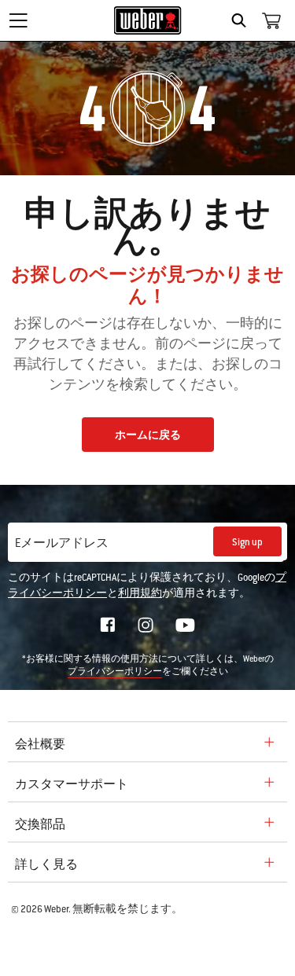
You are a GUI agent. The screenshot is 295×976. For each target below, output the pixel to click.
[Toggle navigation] (18, 20)
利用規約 (140, 593)
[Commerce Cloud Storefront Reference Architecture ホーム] (147, 20)
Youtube (185, 625)
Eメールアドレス (62, 543)
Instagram (145, 624)
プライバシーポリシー (115, 671)
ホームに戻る (148, 435)
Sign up (247, 542)
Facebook (107, 624)
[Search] (243, 20)
